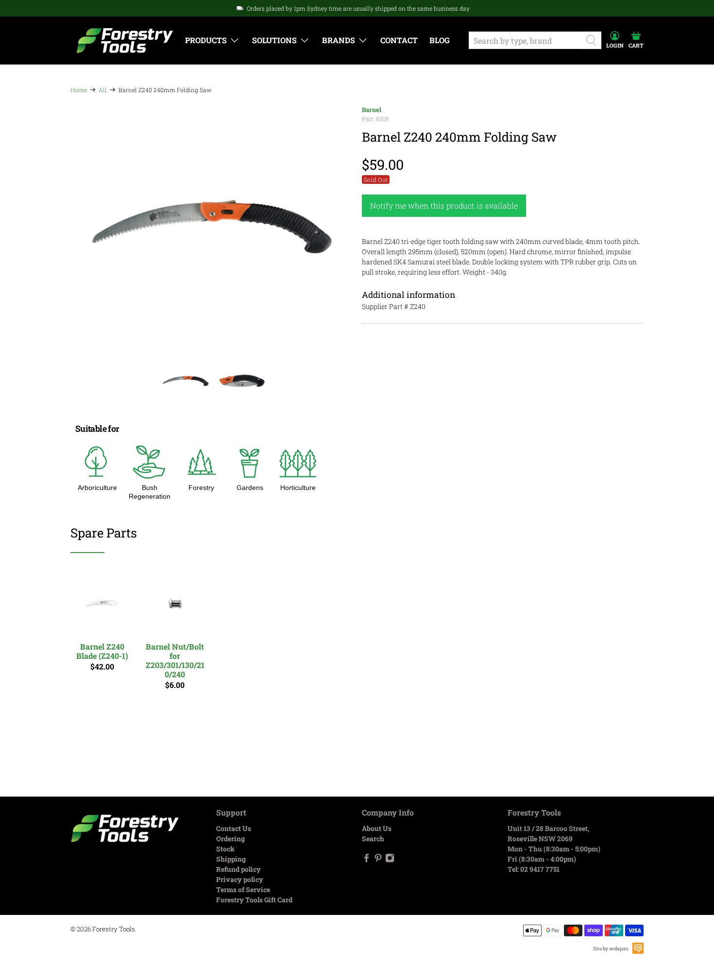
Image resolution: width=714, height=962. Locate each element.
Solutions (274, 40)
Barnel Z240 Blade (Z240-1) (102, 650)
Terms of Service (243, 889)
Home (78, 90)
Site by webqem (611, 949)
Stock (225, 848)
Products (206, 40)
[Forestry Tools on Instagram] (389, 859)
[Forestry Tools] (124, 40)
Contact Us (233, 828)
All (103, 90)
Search (373, 838)
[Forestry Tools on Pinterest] (378, 859)
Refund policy (238, 869)
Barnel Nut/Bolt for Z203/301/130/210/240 (175, 660)
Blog (439, 40)
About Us (376, 828)
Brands (338, 40)
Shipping (231, 859)
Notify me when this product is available (444, 205)
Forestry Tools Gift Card (254, 899)
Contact (399, 40)
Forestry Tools (113, 929)
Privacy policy (239, 879)
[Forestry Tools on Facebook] (366, 859)
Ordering (230, 838)
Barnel (371, 110)
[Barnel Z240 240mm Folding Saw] (211, 226)
